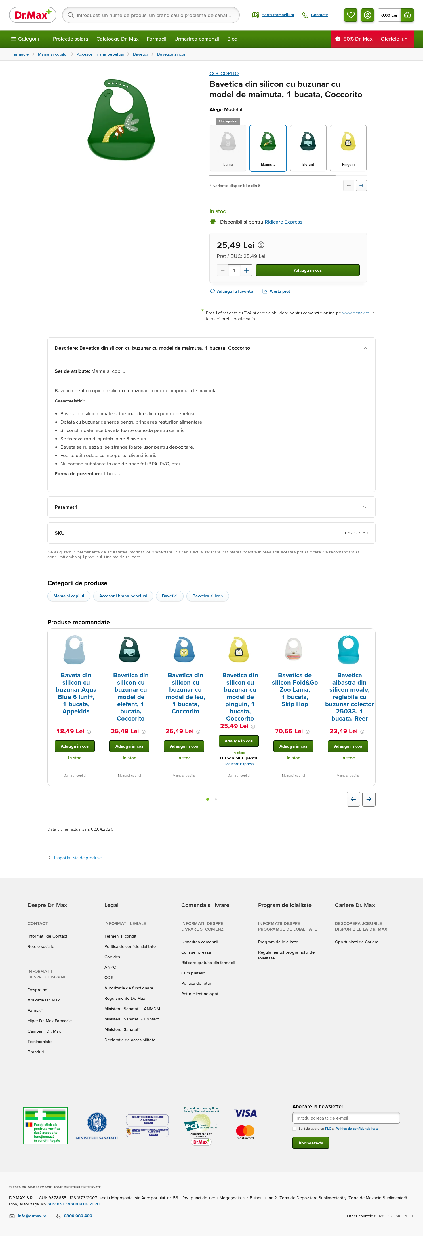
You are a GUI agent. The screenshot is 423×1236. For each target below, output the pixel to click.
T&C (328, 1128)
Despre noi (38, 989)
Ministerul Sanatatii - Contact (131, 1018)
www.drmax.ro (355, 312)
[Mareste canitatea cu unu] (246, 270)
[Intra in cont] (367, 15)
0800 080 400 (78, 1215)
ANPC (110, 967)
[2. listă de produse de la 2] (216, 799)
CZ (390, 1216)
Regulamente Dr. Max (124, 998)
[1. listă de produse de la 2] (207, 799)
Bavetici (170, 595)
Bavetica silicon (208, 595)
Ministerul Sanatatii (122, 1029)
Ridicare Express (239, 764)
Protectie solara (70, 39)
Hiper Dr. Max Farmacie (50, 1020)
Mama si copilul (69, 595)
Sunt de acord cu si (339, 1128)
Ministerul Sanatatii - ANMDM (132, 1008)
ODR (108, 977)
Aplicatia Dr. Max (44, 999)
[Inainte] (361, 185)
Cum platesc (193, 972)
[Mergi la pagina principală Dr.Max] (32, 15)
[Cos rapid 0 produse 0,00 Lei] (407, 15)
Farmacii (156, 39)
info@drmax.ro (32, 1215)
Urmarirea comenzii (196, 39)
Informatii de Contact (47, 935)
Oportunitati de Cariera (356, 941)
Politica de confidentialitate (130, 946)
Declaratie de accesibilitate (129, 1039)
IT (412, 1216)
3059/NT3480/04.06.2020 (73, 1203)
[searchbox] (151, 15)
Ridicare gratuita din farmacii (208, 962)
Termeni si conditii (121, 935)
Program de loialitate (278, 941)
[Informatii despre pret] (261, 245)
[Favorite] (350, 15)
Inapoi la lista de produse (78, 857)
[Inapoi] (348, 185)
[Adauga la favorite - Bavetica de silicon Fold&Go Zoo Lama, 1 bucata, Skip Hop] (314, 635)
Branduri (36, 1051)
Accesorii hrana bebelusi (123, 595)
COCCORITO (224, 73)
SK (398, 1216)
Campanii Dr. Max (44, 1031)
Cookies (112, 956)
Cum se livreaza (196, 952)
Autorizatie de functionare (128, 987)
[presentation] (75, 649)
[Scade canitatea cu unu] (222, 270)
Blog (232, 39)
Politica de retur (196, 983)
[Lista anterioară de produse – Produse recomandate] (353, 799)
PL (405, 1216)
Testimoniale (40, 1041)
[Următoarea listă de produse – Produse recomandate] (369, 799)
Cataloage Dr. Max (117, 39)
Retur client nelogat (199, 993)
